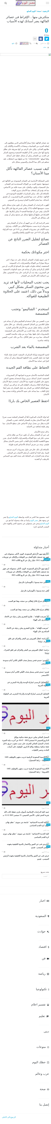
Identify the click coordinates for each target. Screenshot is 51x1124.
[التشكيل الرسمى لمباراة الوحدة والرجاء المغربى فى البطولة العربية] (25, 684)
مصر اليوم (34, 520)
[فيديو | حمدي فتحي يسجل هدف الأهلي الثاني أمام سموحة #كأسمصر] (25, 662)
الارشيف (45, 11)
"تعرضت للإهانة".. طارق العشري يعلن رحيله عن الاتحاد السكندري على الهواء (28, 630)
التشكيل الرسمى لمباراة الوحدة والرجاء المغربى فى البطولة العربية (26, 695)
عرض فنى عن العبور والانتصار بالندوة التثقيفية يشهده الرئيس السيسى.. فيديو (26, 857)
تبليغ (13, 43)
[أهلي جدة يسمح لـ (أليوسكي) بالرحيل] (25, 582)
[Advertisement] (25, 116)
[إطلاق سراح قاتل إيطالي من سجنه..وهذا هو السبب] (25, 601)
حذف (45, 47)
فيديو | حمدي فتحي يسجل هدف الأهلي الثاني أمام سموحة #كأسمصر (27, 673)
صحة (39, 11)
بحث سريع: (44, 872)
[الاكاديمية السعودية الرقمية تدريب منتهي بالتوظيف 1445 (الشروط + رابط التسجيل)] (25, 759)
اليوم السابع (31, 11)
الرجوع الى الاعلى (9, 1117)
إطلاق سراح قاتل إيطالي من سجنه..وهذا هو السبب (29, 610)
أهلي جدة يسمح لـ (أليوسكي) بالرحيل (35, 591)
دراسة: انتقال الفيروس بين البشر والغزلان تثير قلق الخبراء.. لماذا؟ (26, 651)
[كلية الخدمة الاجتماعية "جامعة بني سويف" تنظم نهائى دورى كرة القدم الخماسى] (25, 824)
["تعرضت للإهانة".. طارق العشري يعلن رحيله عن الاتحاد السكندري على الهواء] (25, 618)
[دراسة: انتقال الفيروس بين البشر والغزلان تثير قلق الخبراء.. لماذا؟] (25, 640)
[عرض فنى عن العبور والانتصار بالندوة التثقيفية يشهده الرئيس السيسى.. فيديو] (25, 846)
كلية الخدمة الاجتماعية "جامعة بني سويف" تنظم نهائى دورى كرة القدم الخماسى (26, 835)
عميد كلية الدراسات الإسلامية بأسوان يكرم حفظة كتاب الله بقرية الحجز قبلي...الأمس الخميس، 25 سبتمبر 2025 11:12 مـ (26, 813)
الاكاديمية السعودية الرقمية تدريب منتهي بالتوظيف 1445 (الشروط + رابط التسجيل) (28, 770)
